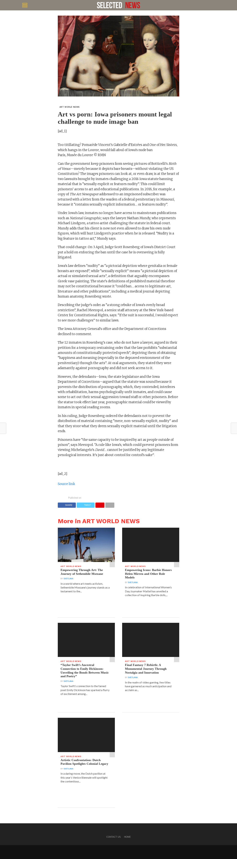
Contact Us (113, 837)
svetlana (68, 579)
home (127, 837)
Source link (66, 484)
